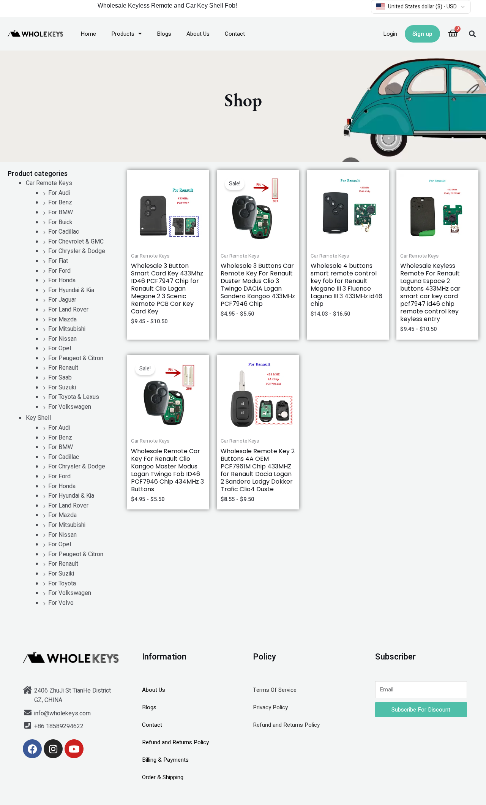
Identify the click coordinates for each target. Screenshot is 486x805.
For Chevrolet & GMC (76, 241)
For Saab (60, 377)
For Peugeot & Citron (75, 358)
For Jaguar (62, 299)
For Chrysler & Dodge (76, 251)
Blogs (164, 34)
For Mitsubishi (66, 329)
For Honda (62, 280)
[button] (472, 33)
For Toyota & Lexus (73, 397)
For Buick (60, 222)
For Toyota (62, 583)
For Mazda (62, 319)
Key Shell (38, 417)
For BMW (60, 212)
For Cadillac (63, 231)
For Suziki (61, 573)
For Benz (60, 202)
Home (88, 34)
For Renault (63, 367)
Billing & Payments (165, 760)
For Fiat (58, 261)
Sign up (422, 34)
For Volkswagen (69, 406)
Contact (235, 34)
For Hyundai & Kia (71, 290)
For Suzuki (62, 387)
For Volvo (61, 602)
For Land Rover (68, 309)
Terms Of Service (275, 690)
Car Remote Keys (49, 183)
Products (122, 34)
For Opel (59, 348)
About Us (198, 34)
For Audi (59, 193)
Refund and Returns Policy (175, 742)
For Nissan (62, 338)
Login (390, 34)
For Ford (59, 270)
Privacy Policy (270, 707)
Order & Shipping (162, 777)
